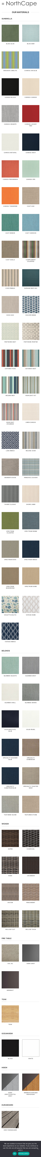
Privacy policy (24, 1153)
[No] (38, 1149)
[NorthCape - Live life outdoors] (21, 4)
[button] (3, 3)
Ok (15, 1153)
